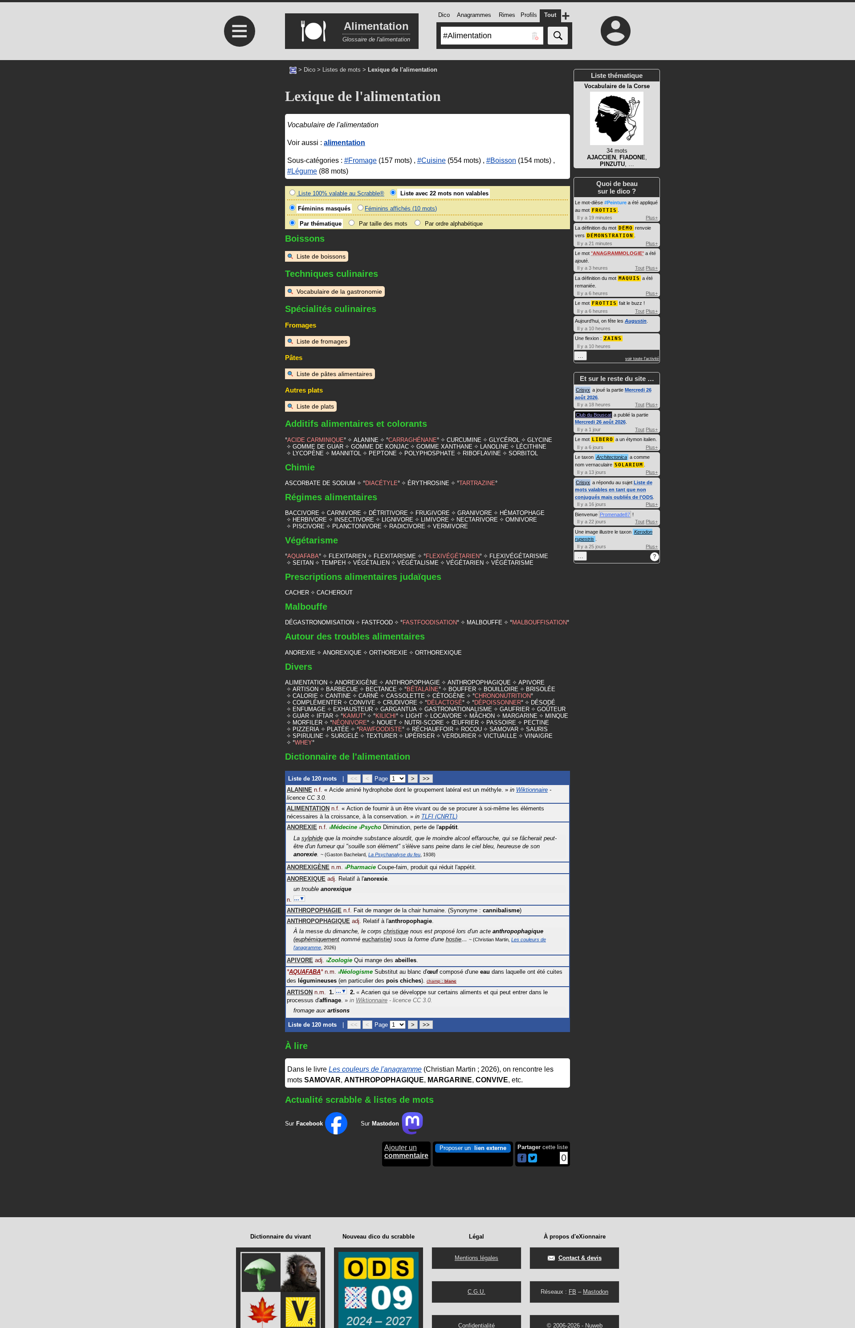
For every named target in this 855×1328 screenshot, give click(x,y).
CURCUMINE (464, 440)
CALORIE (305, 695)
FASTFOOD (377, 622)
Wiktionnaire (532, 789)
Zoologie (339, 960)
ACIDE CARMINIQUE (315, 440)
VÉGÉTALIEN (371, 562)
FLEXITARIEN (347, 556)
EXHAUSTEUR (353, 709)
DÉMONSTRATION (610, 236)
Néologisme (355, 971)
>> (426, 778)
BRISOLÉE (540, 689)
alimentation (344, 142)
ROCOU (471, 729)
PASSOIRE (501, 722)
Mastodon (595, 1291)
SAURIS (537, 729)
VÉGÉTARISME (512, 562)
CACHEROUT (335, 592)
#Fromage (360, 160)
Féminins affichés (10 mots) (401, 208)
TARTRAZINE (477, 483)
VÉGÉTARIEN (465, 562)
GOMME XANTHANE (444, 446)
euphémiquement (317, 939)
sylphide (312, 838)
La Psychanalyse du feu (394, 854)
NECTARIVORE (477, 519)
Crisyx (583, 390)
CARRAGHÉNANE (412, 440)
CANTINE (338, 695)
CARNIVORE (344, 513)
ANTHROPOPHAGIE (412, 682)
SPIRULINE (308, 736)
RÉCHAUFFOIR (432, 729)
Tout (639, 268)
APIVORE (531, 682)
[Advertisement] (238, 215)
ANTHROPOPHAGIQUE (479, 682)
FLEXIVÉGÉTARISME (518, 556)
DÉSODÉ (543, 702)
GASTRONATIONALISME (458, 709)
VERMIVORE (450, 526)
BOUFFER (462, 689)
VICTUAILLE (500, 736)
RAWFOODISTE (380, 729)
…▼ (299, 898)
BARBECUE (342, 689)
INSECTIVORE (354, 519)
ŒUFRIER (465, 722)
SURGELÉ (344, 736)
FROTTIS (604, 210)
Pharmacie (360, 867)
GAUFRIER (514, 709)
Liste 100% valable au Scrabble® (340, 193)
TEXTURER (381, 736)
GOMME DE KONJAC (380, 446)
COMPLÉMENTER (317, 702)
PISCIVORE (309, 526)
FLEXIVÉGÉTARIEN (453, 556)
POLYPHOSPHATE (429, 453)
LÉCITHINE (531, 446)
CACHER (297, 592)
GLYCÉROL (504, 440)
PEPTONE (383, 453)
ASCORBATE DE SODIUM (320, 483)
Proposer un (473, 1148)
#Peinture (615, 202)
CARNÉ (368, 695)
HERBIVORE (310, 519)
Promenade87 (615, 514)
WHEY (303, 742)
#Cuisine (431, 160)
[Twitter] (532, 1160)
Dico (309, 69)
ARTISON (305, 689)
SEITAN (303, 562)
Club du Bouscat (593, 414)
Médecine (343, 827)
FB (572, 1291)
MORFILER (307, 722)
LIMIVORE (435, 519)
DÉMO (626, 228)
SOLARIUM (629, 465)
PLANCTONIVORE (357, 526)
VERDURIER (459, 736)
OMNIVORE (521, 519)
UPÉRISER (420, 736)
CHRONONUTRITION (503, 695)
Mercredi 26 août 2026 (600, 422)
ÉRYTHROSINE (428, 483)
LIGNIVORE (397, 519)
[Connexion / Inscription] (616, 31)
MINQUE (556, 716)
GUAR (301, 716)
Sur (304, 1123)
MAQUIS (629, 278)
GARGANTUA (398, 709)
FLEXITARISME (395, 556)
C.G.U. (476, 1291)
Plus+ (652, 217)
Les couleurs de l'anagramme (375, 1069)
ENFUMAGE (309, 709)
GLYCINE (539, 440)
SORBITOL (523, 453)
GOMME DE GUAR (318, 446)
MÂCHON (482, 716)
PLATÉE (338, 729)
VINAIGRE (539, 736)
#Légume (302, 171)
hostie (453, 939)
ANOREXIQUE (342, 652)
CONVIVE (362, 702)
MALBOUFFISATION (539, 622)
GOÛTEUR (551, 709)
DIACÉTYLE (381, 483)
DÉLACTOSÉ (444, 702)
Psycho (370, 827)
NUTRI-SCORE (424, 722)
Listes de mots (341, 69)
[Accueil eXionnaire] (293, 69)
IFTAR (325, 716)
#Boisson (501, 160)
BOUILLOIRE (501, 689)
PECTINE (536, 722)
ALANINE (366, 440)
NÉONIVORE (349, 722)
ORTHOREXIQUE (438, 652)
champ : (441, 981)
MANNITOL (346, 453)
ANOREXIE (300, 652)
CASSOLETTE (405, 695)
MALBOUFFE (484, 622)
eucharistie (376, 939)
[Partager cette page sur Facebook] (521, 1159)
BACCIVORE (302, 513)
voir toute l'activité (642, 358)
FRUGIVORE (432, 513)
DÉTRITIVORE (388, 513)
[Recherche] (558, 36)
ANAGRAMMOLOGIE (617, 253)
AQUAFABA (303, 556)
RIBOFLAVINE (482, 453)
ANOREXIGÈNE (356, 682)
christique (395, 931)
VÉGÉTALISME (418, 562)
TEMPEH (333, 562)
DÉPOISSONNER (497, 702)
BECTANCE (381, 689)
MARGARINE (519, 716)
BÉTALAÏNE (423, 689)
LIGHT (414, 716)
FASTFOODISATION (430, 622)
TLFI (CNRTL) (439, 816)
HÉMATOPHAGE (522, 513)
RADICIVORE (407, 526)
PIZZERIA (306, 729)
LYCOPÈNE (308, 453)
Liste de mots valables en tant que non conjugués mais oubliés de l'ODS (614, 490)
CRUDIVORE (400, 702)
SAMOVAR (503, 729)
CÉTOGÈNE (448, 695)
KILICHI (385, 716)
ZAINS (613, 338)
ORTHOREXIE (388, 652)
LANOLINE (494, 446)
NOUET (387, 722)
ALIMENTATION (306, 682)
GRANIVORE (474, 513)
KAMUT (353, 716)
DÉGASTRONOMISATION (319, 622)
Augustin (636, 321)
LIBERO (602, 439)
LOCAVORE (446, 716)
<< (354, 778)
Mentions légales (476, 1258)
